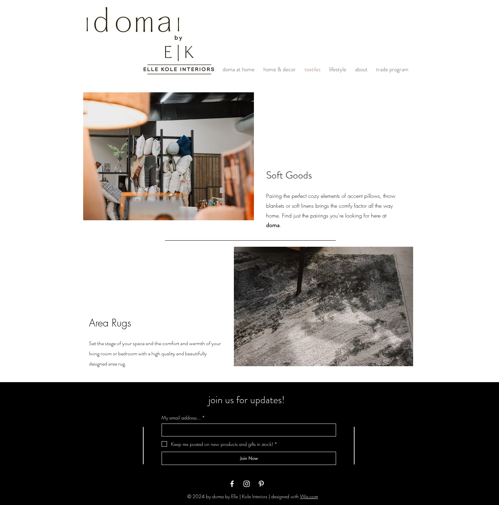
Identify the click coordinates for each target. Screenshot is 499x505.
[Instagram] (246, 484)
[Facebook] (232, 484)
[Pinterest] (261, 484)
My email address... (183, 417)
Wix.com (309, 496)
